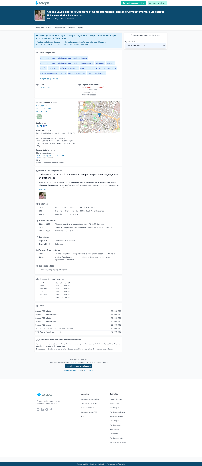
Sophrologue (114, 421)
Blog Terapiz (89, 370)
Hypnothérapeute (116, 399)
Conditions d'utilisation (97, 464)
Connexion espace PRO (89, 412)
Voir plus (42, 189)
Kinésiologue (114, 403)
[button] (99, 115)
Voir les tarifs (45, 87)
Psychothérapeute (116, 438)
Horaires (71, 28)
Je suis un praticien (157, 3)
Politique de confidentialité (116, 464)
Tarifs (80, 28)
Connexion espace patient (133, 3)
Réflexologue (114, 429)
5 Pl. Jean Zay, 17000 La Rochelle (50, 155)
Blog (82, 416)
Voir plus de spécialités (49, 79)
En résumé (39, 28)
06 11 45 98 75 (42, 111)
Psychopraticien (115, 425)
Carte (48, 28)
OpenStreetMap (116, 132)
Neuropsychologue (116, 416)
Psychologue (114, 408)
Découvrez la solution (73, 370)
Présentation (59, 28)
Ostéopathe (114, 434)
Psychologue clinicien (117, 412)
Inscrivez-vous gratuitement (79, 366)
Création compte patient (89, 403)
